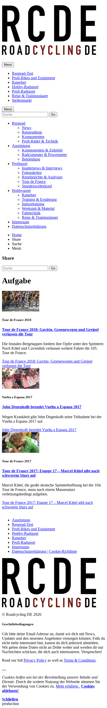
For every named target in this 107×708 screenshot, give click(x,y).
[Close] (4, 670)
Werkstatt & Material (38, 208)
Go (53, 114)
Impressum (20, 222)
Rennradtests (32, 132)
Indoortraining (33, 204)
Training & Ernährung (39, 199)
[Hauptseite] (49, 52)
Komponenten (33, 137)
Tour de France (34, 181)
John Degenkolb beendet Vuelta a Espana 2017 (41, 407)
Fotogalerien (32, 172)
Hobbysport (21, 190)
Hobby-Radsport (25, 87)
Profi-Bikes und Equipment (33, 78)
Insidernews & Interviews (42, 168)
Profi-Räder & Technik (40, 141)
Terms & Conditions (80, 660)
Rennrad (18, 123)
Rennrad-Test (22, 73)
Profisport (19, 163)
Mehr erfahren (67, 686)
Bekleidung (31, 159)
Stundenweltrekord (37, 186)
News (26, 128)
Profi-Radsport (23, 91)
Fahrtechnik (31, 213)
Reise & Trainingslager (30, 96)
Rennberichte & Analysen (42, 177)
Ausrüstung (21, 146)
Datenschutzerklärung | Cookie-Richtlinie (44, 551)
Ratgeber (19, 82)
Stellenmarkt (22, 100)
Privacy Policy (35, 660)
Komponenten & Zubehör (42, 150)
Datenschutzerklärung (29, 226)
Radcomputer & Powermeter (44, 155)
